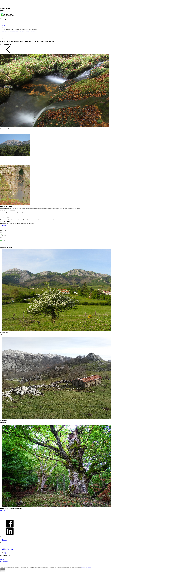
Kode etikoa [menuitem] (30, 24)
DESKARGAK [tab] (4, 225)
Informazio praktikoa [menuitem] (10, 24)
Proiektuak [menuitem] (30, 36)
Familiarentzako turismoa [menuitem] (21, 31)
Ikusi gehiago (2, 335)
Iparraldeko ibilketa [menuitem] (11, 31)
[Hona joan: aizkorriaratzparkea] (7, 15)
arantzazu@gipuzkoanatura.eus (7, 553)
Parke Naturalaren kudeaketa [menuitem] (9, 36)
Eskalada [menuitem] (15, 31)
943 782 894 (6, 552)
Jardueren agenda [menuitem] (28, 31)
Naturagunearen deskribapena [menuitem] (18, 24)
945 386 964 (6, 548)
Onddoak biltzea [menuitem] (33, 31)
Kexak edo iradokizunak (4, 561)
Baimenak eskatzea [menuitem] (17, 36)
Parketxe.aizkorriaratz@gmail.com (7, 549)
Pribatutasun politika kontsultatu (86, 567)
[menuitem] (3, 25)
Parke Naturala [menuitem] (4, 24)
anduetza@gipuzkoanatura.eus (7, 557)
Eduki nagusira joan (3, 0)
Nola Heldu (2, 559)
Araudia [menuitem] (3, 36)
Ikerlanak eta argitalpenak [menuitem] (24, 36)
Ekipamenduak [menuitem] (25, 24)
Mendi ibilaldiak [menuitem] (5, 31)
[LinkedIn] (9, 534)
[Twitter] (9, 519)
